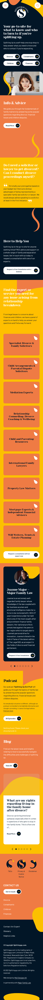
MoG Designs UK (20, 978)
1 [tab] (14, 666)
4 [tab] (23, 666)
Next (32, 666)
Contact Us (11, 885)
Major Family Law (24, 983)
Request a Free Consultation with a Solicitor (19, 270)
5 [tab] (25, 666)
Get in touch (10, 892)
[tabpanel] (21, 614)
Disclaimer (33, 871)
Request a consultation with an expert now (19, 555)
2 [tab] (17, 666)
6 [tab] (28, 666)
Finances (29, 63)
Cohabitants (29, 56)
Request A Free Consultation (19, 655)
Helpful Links (9, 936)
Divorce (10, 56)
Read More (10, 126)
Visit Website (21, 578)
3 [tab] (20, 666)
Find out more (8, 711)
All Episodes (11, 718)
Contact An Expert (11, 926)
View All (9, 766)
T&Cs (10, 871)
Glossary (7, 931)
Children (10, 63)
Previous (11, 666)
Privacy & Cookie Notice (21, 874)
